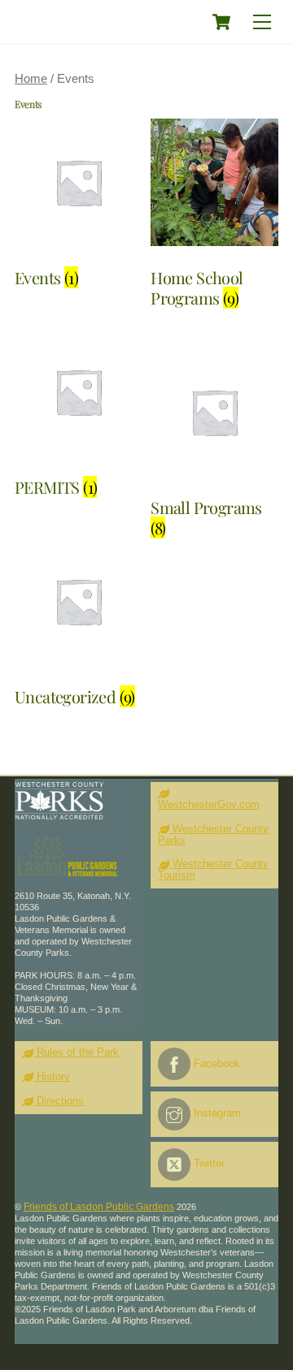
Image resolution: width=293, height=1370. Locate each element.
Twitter (207, 1163)
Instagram (215, 1113)
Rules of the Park (76, 1052)
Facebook (215, 1064)
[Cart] (221, 22)
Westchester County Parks (213, 834)
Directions (58, 1101)
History (51, 1077)
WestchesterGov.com (209, 804)
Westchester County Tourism (213, 869)
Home (31, 78)
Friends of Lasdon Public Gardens (99, 1206)
